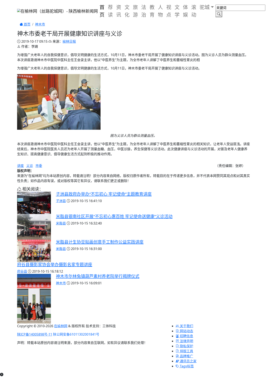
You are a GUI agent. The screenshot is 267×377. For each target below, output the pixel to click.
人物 (160, 11)
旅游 (135, 11)
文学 (177, 11)
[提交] (218, 14)
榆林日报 (69, 41)
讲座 (20, 165)
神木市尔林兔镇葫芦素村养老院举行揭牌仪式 (97, 276)
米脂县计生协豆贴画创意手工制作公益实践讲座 (100, 242)
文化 (127, 11)
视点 (168, 11)
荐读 (110, 11)
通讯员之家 (187, 361)
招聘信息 (186, 336)
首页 (102, 11)
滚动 (193, 11)
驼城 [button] (205, 7)
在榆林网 (60, 326)
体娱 (185, 11)
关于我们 (186, 326)
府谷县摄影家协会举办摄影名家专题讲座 (54, 264)
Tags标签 (186, 366)
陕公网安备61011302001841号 (76, 334)
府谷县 (22, 271)
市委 (38, 165)
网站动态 (186, 331)
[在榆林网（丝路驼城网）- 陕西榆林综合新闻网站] (57, 11)
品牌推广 (186, 356)
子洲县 (61, 201)
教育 (152, 11)
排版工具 (186, 351)
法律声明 (186, 341)
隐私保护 (186, 346)
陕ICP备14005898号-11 (34, 334)
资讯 (118, 11)
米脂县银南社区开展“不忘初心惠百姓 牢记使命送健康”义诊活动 (114, 216)
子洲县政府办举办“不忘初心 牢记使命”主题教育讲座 (104, 194)
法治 (143, 11)
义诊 (29, 165)
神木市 (40, 24)
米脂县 (61, 223)
